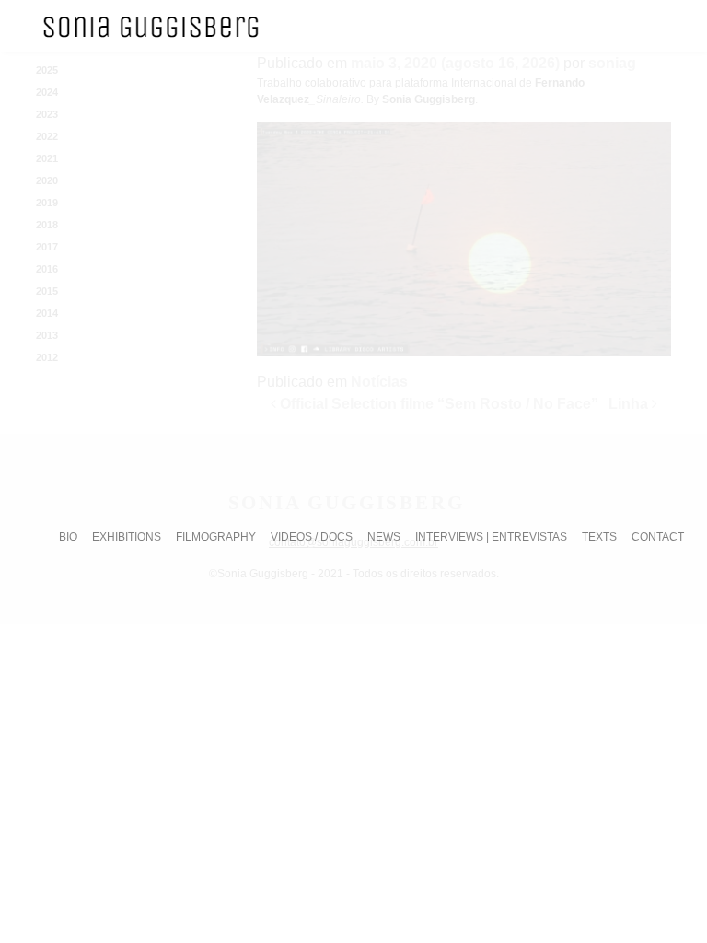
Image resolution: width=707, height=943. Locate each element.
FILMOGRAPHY (216, 536)
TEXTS (599, 536)
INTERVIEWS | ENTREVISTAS (491, 536)
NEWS (383, 536)
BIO (68, 536)
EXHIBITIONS (126, 536)
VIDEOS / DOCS (312, 536)
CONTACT (658, 536)
